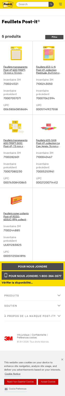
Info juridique (23, 335)
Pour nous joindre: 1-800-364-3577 (34, 276)
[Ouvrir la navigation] (60, 4)
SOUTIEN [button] (10, 305)
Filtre (54, 37)
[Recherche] (51, 4)
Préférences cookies (27, 338)
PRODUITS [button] (11, 295)
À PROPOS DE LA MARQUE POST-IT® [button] (30, 316)
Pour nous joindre (32, 266)
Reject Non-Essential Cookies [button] (20, 382)
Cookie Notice (12, 374)
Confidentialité (39, 335)
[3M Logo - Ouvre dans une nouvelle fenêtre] (8, 4)
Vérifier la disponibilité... (17, 282)
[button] (15, 389)
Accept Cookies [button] (48, 382)
